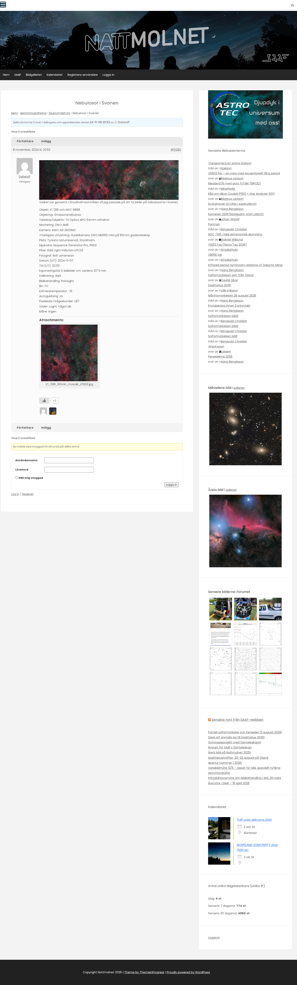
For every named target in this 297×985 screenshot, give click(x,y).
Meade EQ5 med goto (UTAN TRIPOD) (234, 183)
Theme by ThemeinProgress (144, 972)
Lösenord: (22, 469)
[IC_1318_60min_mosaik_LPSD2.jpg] (69, 353)
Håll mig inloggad (31, 478)
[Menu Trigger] (3, 5)
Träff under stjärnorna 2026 (254, 820)
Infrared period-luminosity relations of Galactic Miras (245, 265)
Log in (15, 494)
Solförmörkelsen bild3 (223, 316)
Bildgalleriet (34, 75)
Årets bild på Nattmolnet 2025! (229, 752)
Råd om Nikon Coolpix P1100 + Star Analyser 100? (241, 194)
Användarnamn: (26, 460)
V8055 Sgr (215, 255)
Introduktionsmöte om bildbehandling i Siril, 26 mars (244, 778)
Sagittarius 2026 (219, 285)
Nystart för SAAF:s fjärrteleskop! (230, 747)
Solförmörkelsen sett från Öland (230, 275)
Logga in (108, 75)
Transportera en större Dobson (230, 163)
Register (28, 494)
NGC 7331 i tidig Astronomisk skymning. (235, 234)
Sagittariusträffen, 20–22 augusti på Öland (238, 758)
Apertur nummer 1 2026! (225, 763)
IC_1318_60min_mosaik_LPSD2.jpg (69, 384)
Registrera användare (82, 75)
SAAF (17, 75)
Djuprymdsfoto (59, 113)
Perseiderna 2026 (220, 357)
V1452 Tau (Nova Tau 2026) (227, 245)
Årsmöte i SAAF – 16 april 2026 (229, 783)
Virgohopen (216, 346)
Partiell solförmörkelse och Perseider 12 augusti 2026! (245, 732)
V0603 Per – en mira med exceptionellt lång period (244, 173)
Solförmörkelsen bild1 (222, 336)
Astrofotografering (33, 113)
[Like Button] (44, 401)
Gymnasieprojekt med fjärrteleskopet (234, 742)
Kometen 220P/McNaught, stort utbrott (236, 214)
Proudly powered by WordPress (188, 972)
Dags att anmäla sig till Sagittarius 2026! (236, 737)
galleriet (239, 388)
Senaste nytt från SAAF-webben (237, 719)
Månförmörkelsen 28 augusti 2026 (232, 296)
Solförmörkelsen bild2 (223, 326)
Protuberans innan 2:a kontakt (229, 306)
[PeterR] (44, 411)
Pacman (214, 224)
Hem (6, 75)
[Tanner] (53, 411)
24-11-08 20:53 (100, 122)
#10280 (176, 150)
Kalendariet (55, 75)
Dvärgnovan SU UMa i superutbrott (232, 204)
